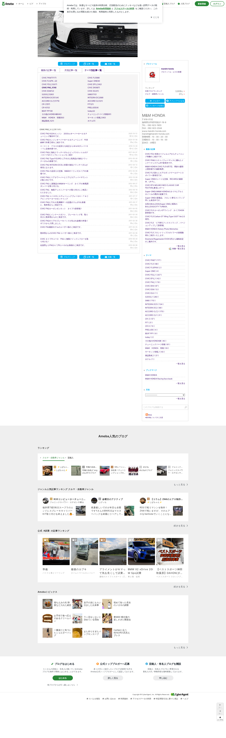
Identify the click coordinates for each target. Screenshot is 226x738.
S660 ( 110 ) (150, 300)
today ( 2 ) (149, 337)
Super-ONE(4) (94, 81)
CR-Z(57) (46, 104)
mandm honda (167, 69)
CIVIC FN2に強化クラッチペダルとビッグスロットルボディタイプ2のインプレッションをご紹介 (64, 153)
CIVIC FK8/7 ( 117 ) (153, 260)
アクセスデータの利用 (142, 699)
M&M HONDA (151, 375)
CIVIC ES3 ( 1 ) (151, 293)
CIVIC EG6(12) (48, 91)
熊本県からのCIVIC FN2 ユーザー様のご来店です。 (61, 233)
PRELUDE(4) (93, 107)
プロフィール (166, 72)
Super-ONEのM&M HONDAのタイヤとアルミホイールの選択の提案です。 (164, 192)
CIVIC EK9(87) (94, 87)
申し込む (163, 678)
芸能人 (71, 457)
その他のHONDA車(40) (51, 114)
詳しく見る (113, 678)
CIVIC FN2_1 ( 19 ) (152, 282)
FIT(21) (91, 104)
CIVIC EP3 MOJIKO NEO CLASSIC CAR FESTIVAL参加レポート (162, 186)
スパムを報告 (94, 699)
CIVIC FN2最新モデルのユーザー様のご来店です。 (61, 227)
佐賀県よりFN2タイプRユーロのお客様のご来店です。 (63, 245)
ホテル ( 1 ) (149, 359)
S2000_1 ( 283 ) (152, 297)
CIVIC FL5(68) (94, 78)
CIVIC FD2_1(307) (49, 84)
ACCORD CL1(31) (95, 101)
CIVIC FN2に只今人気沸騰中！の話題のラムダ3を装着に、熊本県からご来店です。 (62, 203)
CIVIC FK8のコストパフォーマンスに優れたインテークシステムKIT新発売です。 (164, 161)
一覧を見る (180, 246)
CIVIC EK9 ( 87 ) (152, 286)
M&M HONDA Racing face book (158, 379)
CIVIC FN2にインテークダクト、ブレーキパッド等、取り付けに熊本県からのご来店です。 (64, 215)
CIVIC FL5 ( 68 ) (152, 264)
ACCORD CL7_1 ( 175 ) (154, 311)
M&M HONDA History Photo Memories (161, 229)
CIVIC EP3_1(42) (95, 84)
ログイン (217, 3)
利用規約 (124, 699)
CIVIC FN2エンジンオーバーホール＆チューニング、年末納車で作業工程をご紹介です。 (64, 141)
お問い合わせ (110, 699)
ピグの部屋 (177, 72)
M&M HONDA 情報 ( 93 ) (157, 348)
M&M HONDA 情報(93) (53, 117)
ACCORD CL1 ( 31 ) (153, 315)
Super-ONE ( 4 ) (152, 271)
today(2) (91, 111)
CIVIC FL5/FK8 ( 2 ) (153, 267)
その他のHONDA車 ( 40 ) (155, 341)
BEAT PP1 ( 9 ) (151, 333)
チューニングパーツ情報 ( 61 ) (157, 344)
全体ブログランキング (153, 91)
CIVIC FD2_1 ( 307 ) (153, 275)
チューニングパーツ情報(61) (99, 114)
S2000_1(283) (48, 94)
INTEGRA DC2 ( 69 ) (153, 308)
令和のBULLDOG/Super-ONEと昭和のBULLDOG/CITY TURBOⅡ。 (161, 205)
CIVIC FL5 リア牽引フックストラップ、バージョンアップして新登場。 (165, 224)
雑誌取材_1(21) (48, 121)
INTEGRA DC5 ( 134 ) (154, 304)
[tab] (54, 457)
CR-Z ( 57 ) (150, 319)
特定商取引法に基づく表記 (167, 699)
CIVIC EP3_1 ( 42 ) (153, 278)
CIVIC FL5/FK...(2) (49, 81)
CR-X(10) (46, 107)
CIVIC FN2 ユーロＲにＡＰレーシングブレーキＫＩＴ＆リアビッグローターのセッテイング (64, 197)
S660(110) (92, 94)
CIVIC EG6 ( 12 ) (152, 289)
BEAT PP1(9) (47, 111)
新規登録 (202, 3)
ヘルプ (185, 699)
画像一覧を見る (178, 249)
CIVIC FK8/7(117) (49, 78)
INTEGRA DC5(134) (50, 97)
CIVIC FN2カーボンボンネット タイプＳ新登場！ (61, 208)
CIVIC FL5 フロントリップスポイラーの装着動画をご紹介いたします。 (164, 233)
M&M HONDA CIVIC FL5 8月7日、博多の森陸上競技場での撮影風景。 (164, 167)
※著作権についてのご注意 (154, 417)
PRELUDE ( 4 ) (151, 330)
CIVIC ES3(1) (93, 91)
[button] (220, 718)
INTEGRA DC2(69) (95, 97)
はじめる (63, 678)
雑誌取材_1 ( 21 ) (152, 355)
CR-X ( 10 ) (150, 326)
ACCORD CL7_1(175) (50, 101)
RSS (150, 415)
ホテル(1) (91, 121)
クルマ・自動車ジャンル (154, 94)
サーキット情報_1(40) (97, 117)
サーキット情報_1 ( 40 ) (155, 352)
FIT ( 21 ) (149, 322)
